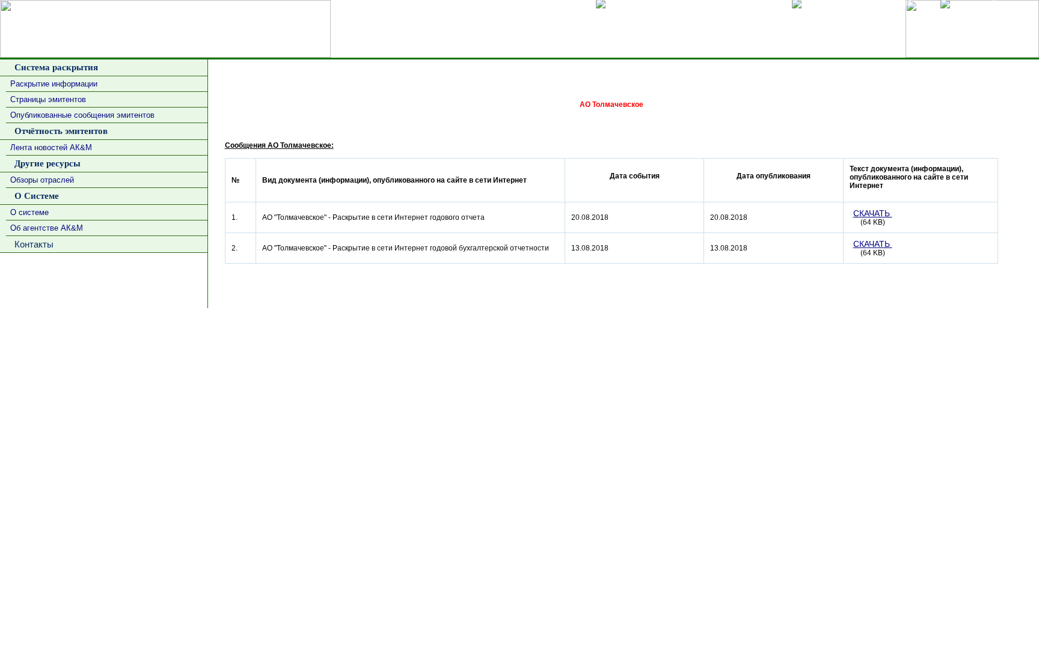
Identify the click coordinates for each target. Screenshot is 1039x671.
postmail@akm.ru (1005, 319)
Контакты (32, 244)
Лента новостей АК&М (51, 147)
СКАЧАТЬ (872, 213)
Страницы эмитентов (48, 99)
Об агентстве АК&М (46, 227)
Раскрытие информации (53, 83)
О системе (29, 212)
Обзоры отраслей (42, 179)
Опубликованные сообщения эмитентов (82, 115)
